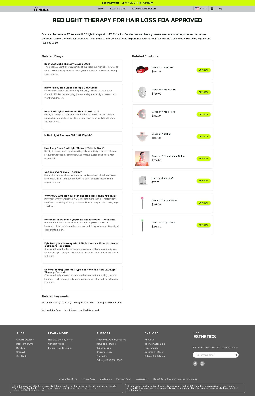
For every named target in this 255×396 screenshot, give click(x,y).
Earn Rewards (151, 348)
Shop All (20, 352)
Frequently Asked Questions (111, 339)
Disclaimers (106, 379)
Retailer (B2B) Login (155, 356)
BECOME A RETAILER (143, 8)
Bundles (20, 348)
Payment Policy (123, 379)
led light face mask (84, 302)
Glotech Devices (25, 339)
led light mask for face (110, 302)
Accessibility (142, 379)
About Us (149, 339)
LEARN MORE (118, 8)
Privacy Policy (88, 379)
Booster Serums (24, 344)
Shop (101, 8)
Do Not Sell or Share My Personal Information (175, 379)
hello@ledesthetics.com (32, 390)
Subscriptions (104, 348)
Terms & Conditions (67, 379)
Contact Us (102, 356)
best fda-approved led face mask (81, 310)
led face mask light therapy (56, 302)
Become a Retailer (154, 352)
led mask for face (51, 310)
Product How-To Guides (60, 348)
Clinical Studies (56, 344)
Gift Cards (21, 356)
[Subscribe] (235, 355)
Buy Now (203, 70)
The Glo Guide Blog (155, 344)
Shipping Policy (104, 352)
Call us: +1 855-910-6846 (109, 360)
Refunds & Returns (106, 344)
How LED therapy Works (60, 339)
